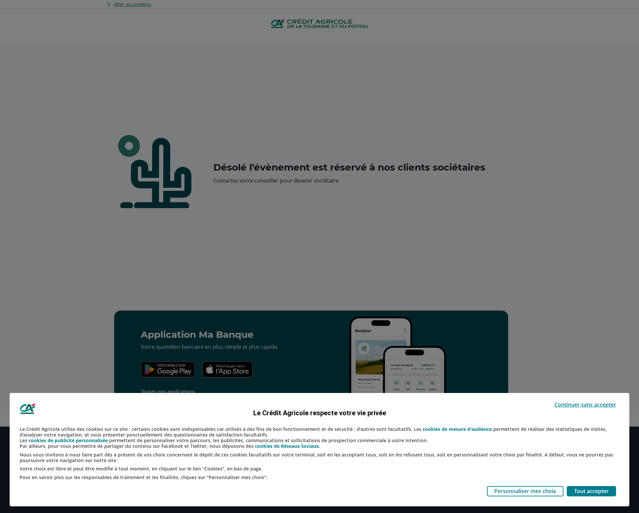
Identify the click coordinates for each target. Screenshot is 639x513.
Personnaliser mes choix (525, 491)
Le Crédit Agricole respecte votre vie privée (319, 413)
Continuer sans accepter (585, 404)
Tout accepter (591, 491)
